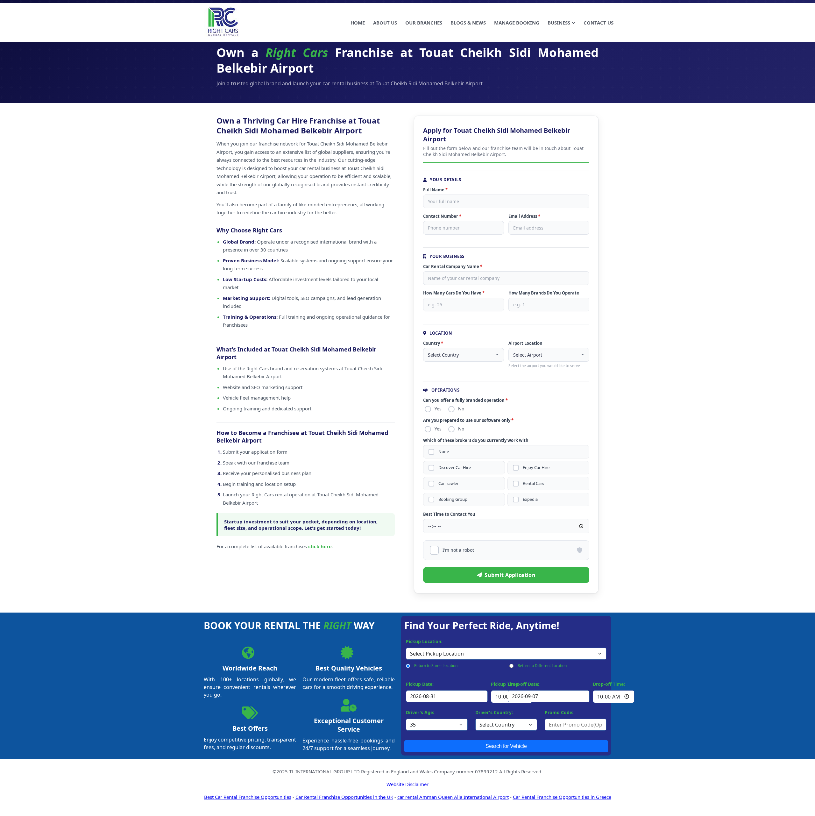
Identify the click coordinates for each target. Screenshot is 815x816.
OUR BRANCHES (423, 22)
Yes (438, 409)
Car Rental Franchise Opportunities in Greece (562, 797)
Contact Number (442, 216)
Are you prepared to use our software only (468, 420)
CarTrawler (448, 483)
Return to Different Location (542, 665)
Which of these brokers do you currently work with (475, 440)
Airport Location (525, 343)
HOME (358, 22)
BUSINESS (559, 22)
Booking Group (452, 499)
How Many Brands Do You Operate (543, 293)
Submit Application (510, 574)
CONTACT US (598, 22)
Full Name (435, 190)
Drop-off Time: (609, 684)
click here (320, 546)
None (443, 451)
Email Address (524, 216)
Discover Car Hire (454, 467)
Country (433, 343)
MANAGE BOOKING (516, 22)
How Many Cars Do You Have (454, 293)
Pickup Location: (424, 641)
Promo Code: (559, 712)
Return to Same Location (435, 665)
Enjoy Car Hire (536, 467)
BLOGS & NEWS (468, 22)
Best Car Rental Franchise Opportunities (247, 797)
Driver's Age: (420, 712)
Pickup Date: (420, 684)
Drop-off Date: (523, 684)
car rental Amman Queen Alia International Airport (453, 797)
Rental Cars (533, 483)
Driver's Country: (494, 712)
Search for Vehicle (506, 746)
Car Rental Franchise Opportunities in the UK (344, 797)
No (461, 409)
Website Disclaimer (407, 784)
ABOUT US (385, 22)
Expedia (530, 499)
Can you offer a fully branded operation (465, 400)
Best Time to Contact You (449, 514)
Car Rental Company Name (452, 266)
